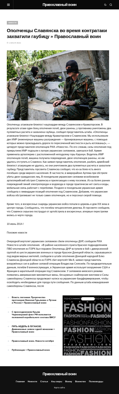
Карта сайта (59, 388)
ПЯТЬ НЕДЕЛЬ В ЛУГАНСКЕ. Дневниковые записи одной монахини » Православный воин (33, 329)
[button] (10, 4)
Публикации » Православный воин (31, 350)
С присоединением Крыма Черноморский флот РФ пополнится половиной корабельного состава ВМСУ (34, 315)
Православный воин (59, 4)
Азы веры (56, 381)
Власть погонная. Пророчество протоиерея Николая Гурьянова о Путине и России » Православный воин (34, 300)
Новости (12, 23)
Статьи (44, 381)
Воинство (80, 381)
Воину (68, 381)
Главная (20, 381)
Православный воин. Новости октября (33, 341)
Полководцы (96, 381)
